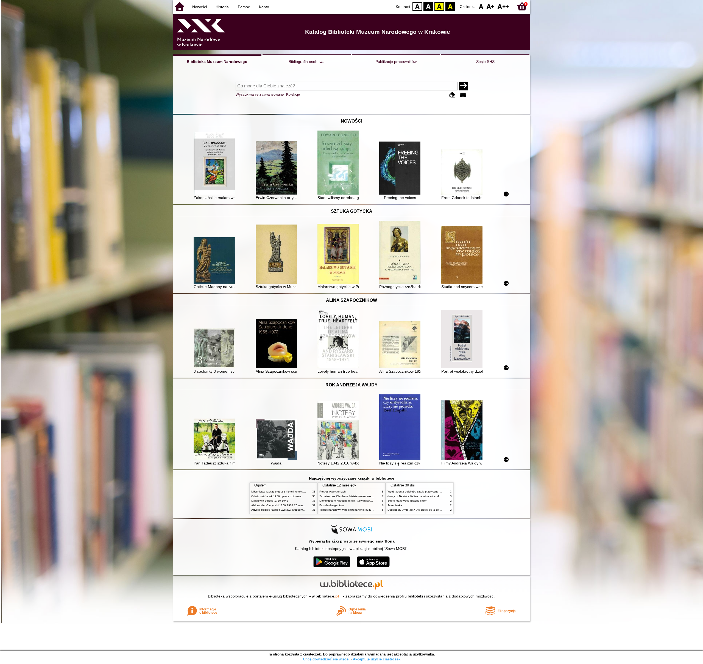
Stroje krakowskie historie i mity (406, 500)
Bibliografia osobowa (307, 61)
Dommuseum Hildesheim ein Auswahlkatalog (347, 500)
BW (428, 6)
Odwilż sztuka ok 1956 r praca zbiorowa (276, 496)
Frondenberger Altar (332, 505)
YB (439, 6)
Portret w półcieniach (332, 491)
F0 (481, 6)
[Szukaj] (463, 86)
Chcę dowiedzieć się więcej (326, 659)
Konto (264, 7)
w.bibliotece (325, 596)
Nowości (199, 7)
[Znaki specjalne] (463, 95)
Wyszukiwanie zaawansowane (260, 94)
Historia (222, 7)
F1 (490, 6)
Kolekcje (293, 94)
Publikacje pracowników (396, 61)
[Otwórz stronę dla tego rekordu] (216, 164)
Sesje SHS (485, 61)
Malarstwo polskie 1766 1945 (269, 500)
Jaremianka (394, 505)
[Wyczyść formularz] (452, 95)
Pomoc (244, 7)
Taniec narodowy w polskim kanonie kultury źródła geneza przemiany (362, 509)
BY (450, 6)
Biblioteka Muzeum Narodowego (217, 61)
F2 (503, 6)
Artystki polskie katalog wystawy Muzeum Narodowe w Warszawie (292, 509)
